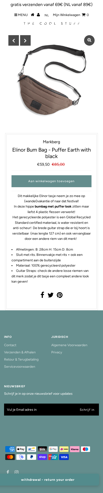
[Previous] (13, 40)
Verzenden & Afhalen (20, 352)
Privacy (56, 352)
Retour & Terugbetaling (21, 359)
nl (47, 15)
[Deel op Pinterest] (60, 296)
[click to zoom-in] (89, 40)
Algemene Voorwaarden (69, 345)
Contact (10, 345)
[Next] (25, 40)
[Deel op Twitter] (50, 296)
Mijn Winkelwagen (71, 15)
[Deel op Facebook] (42, 296)
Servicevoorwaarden (19, 367)
